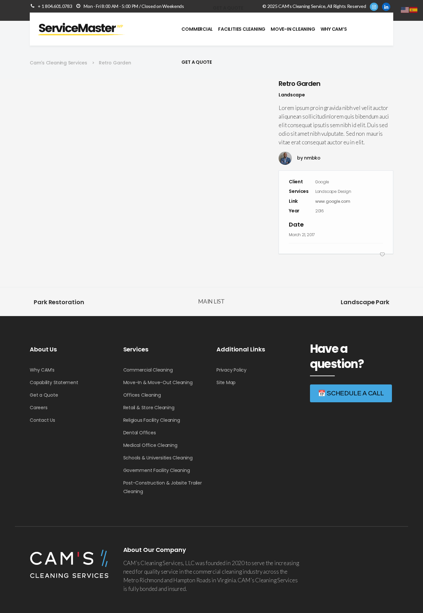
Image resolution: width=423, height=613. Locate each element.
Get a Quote (44, 395)
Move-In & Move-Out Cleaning (158, 382)
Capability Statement (54, 382)
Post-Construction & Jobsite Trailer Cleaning (162, 487)
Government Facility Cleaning (156, 470)
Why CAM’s (42, 370)
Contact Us (42, 420)
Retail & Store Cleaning (148, 407)
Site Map (226, 382)
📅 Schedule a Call (351, 393)
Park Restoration (59, 302)
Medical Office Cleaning (150, 445)
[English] (405, 9)
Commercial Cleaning (148, 370)
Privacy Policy (231, 370)
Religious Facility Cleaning (151, 420)
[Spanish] (413, 9)
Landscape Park (365, 302)
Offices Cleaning (142, 395)
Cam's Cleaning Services (58, 62)
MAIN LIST (211, 301)
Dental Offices (139, 432)
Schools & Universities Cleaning (158, 457)
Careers (38, 407)
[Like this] (382, 254)
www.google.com (332, 201)
